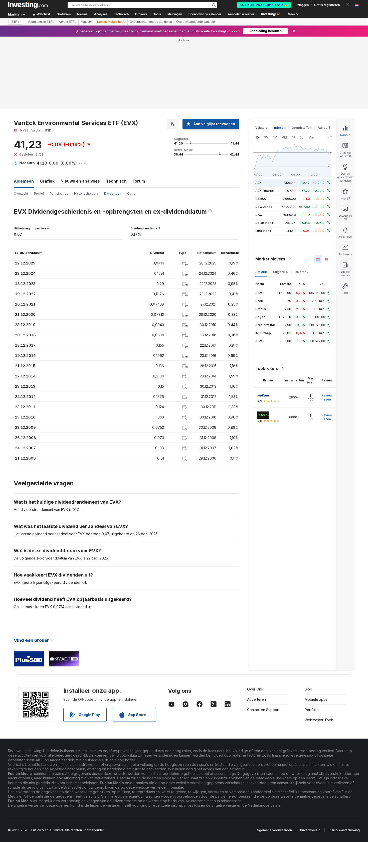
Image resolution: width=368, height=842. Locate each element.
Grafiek (47, 181)
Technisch (116, 181)
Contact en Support (263, 710)
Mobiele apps (316, 699)
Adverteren (256, 699)
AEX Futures (264, 191)
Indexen (279, 127)
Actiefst (261, 272)
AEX (258, 183)
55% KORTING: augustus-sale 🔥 (264, 5)
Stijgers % (280, 272)
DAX (258, 215)
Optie (131, 193)
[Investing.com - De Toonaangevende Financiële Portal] (28, 5)
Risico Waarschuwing (344, 830)
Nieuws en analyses (80, 181)
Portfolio (312, 710)
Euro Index (263, 231)
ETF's (16, 22)
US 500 (260, 199)
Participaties (59, 193)
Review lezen (326, 397)
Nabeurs (27, 163)
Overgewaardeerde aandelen (196, 22)
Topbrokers (266, 368)
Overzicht (21, 193)
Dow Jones (263, 207)
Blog (308, 689)
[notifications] (347, 4)
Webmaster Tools (319, 720)
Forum (139, 181)
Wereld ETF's (67, 22)
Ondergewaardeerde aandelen (151, 22)
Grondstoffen (301, 127)
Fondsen (87, 22)
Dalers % (301, 272)
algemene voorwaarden (274, 830)
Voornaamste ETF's (41, 22)
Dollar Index (264, 223)
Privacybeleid (310, 830)
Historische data (86, 193)
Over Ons (255, 689)
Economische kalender (205, 14)
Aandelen (325, 127)
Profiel (39, 193)
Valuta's (261, 127)
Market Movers (270, 258)
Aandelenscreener (241, 14)
